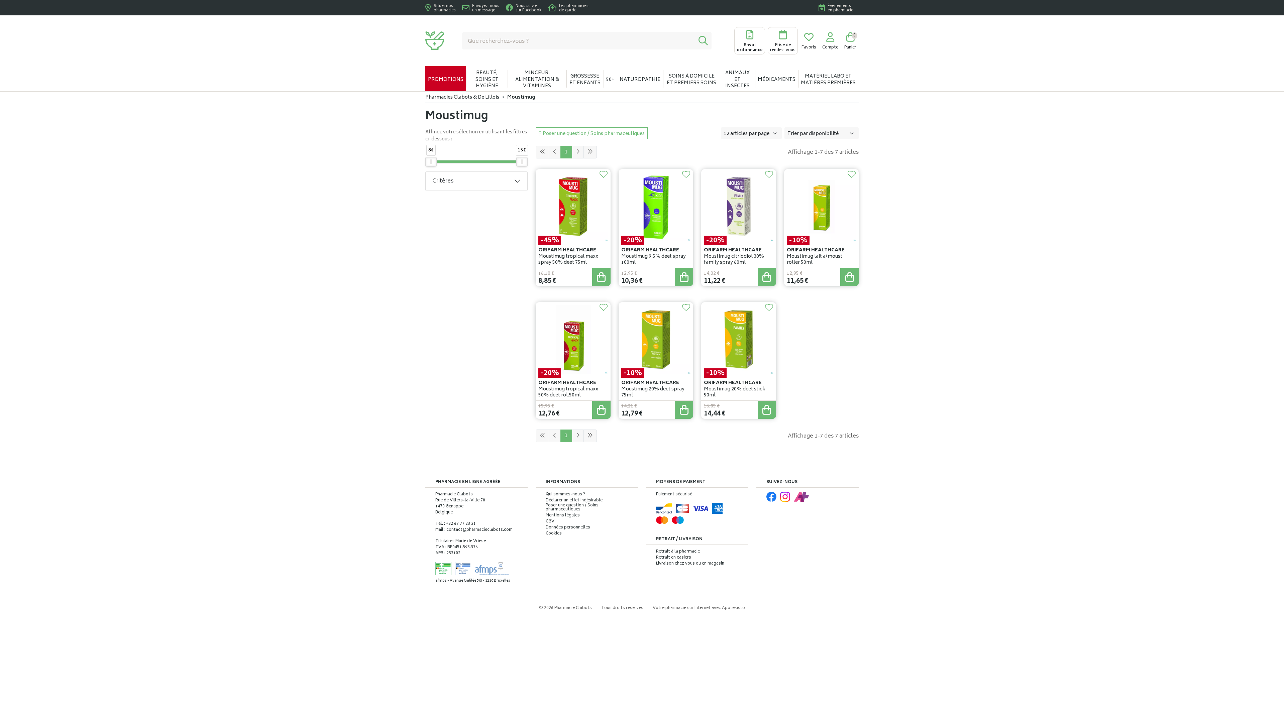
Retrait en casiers (673, 557)
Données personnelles (568, 528)
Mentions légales (563, 516)
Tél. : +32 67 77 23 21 (455, 523)
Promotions (445, 80)
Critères (442, 181)
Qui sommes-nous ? (565, 495)
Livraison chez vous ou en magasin (690, 563)
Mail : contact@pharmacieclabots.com (474, 529)
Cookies (554, 534)
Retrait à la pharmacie (678, 551)
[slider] (431, 161)
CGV (550, 522)
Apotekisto (699, 608)
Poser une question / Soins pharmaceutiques (572, 508)
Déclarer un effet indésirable (574, 500)
